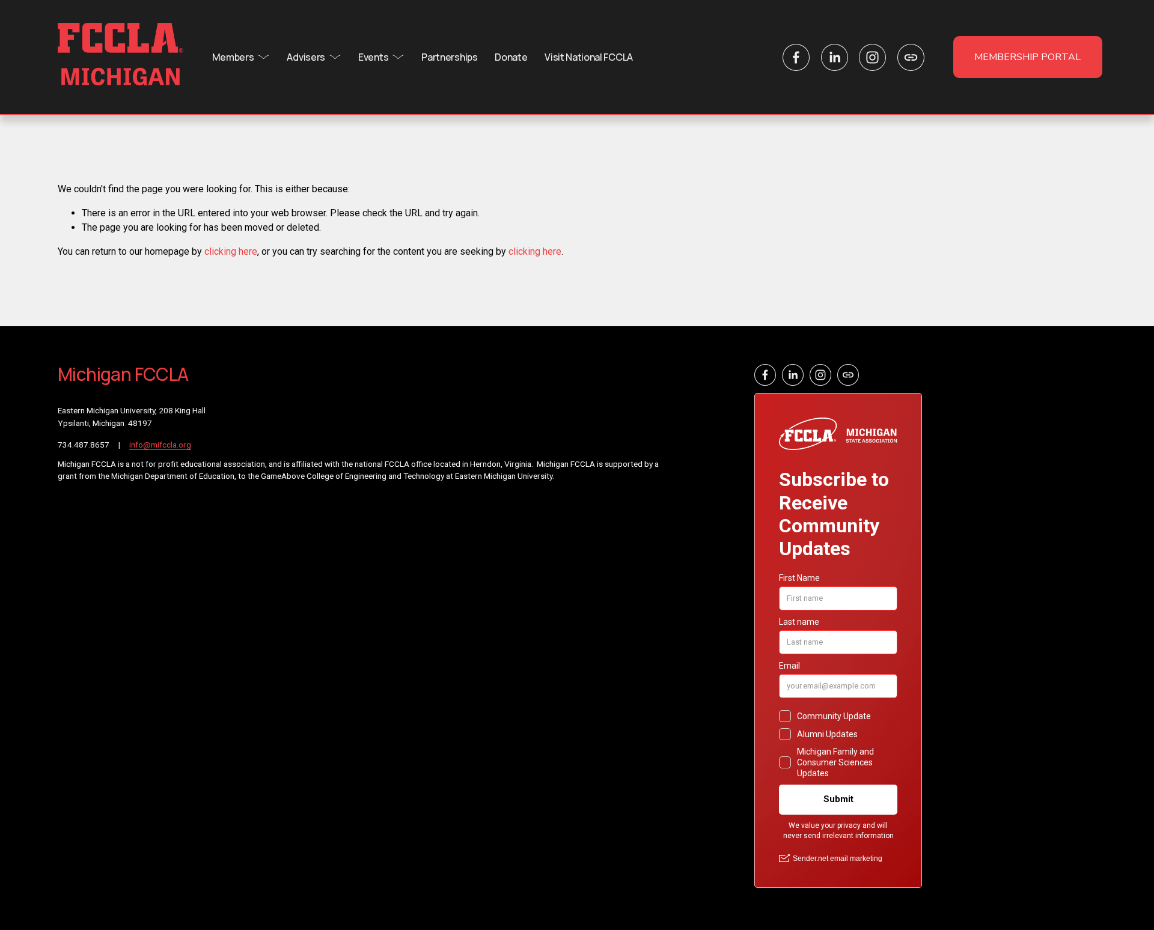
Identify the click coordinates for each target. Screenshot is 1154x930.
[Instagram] (872, 57)
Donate (511, 57)
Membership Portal (1027, 57)
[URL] (910, 57)
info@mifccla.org (160, 444)
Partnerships (449, 57)
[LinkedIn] (834, 57)
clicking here (230, 251)
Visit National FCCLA (589, 57)
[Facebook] (796, 57)
